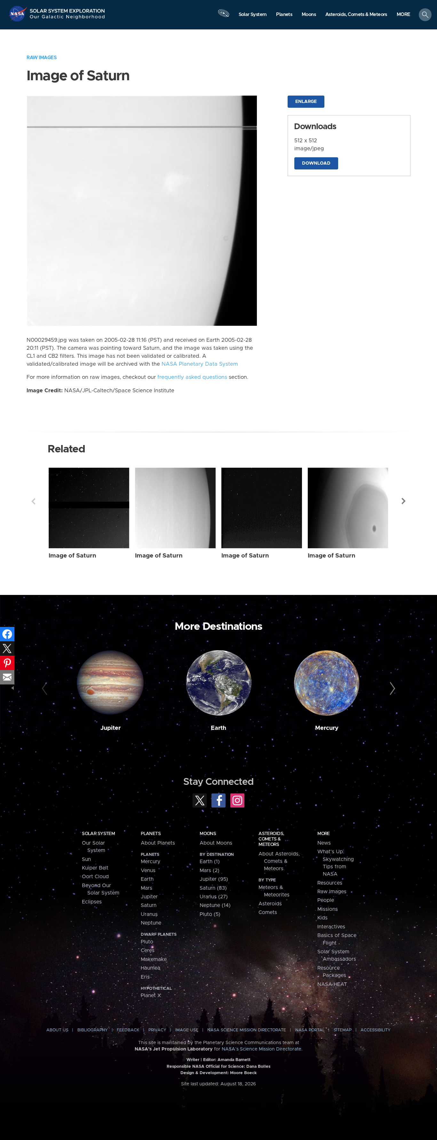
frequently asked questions (192, 377)
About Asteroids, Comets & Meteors (279, 861)
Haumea (150, 968)
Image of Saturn (72, 556)
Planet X (151, 995)
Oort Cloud (95, 876)
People (325, 900)
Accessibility (376, 1030)
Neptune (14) (215, 905)
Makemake (154, 959)
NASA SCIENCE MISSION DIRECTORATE (246, 1030)
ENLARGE (306, 101)
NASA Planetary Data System (200, 364)
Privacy (157, 1030)
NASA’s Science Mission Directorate (261, 1049)
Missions (327, 909)
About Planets (158, 843)
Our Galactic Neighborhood (67, 18)
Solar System (98, 834)
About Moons (216, 843)
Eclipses (92, 901)
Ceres (148, 950)
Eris (145, 977)
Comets (267, 912)
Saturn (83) (213, 888)
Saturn (148, 905)
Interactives (331, 926)
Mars (146, 888)
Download (316, 163)
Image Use (186, 1030)
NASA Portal (310, 1030)
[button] (403, 15)
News (324, 843)
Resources (329, 883)
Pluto (147, 941)
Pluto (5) (210, 914)
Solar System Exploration (67, 9)
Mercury (326, 728)
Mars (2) (209, 870)
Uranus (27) (214, 896)
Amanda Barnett (234, 1060)
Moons (208, 834)
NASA (18, 13)
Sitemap (343, 1030)
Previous (33, 501)
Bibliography (92, 1030)
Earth (218, 728)
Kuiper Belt (95, 868)
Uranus (149, 914)
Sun (86, 859)
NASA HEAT (332, 984)
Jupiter (110, 728)
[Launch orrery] (223, 16)
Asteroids (270, 903)
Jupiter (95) (214, 879)
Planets (151, 834)
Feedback (128, 1030)
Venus (148, 870)
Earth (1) (210, 861)
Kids (322, 917)
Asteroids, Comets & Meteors (271, 839)
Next (404, 501)
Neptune (151, 922)
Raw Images (42, 57)
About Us (57, 1030)
